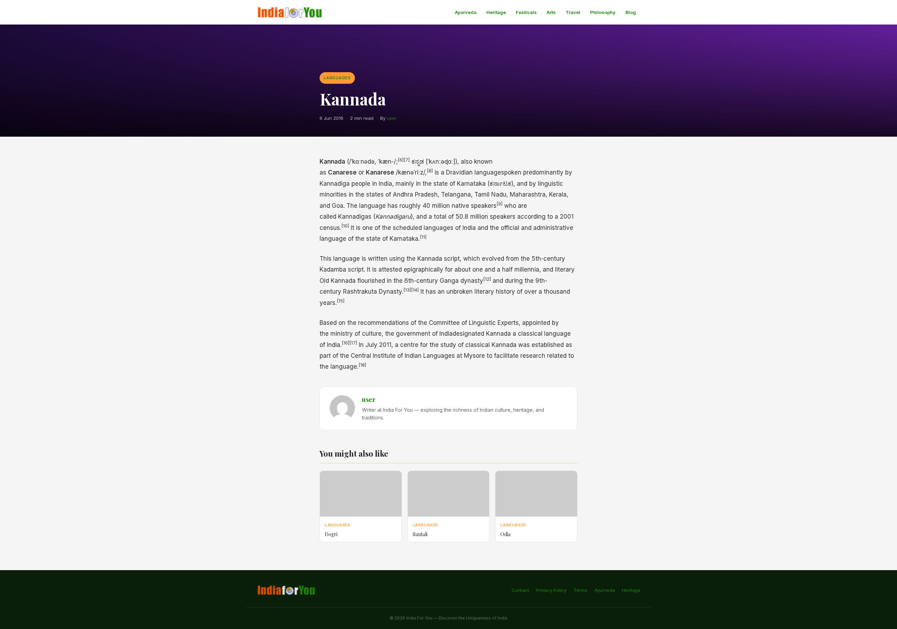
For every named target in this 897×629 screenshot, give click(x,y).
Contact (520, 590)
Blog (630, 12)
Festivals (526, 12)
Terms (580, 590)
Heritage (496, 12)
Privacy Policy (551, 590)
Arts (551, 12)
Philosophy (603, 12)
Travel (573, 12)
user (392, 118)
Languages (337, 77)
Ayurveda (466, 12)
